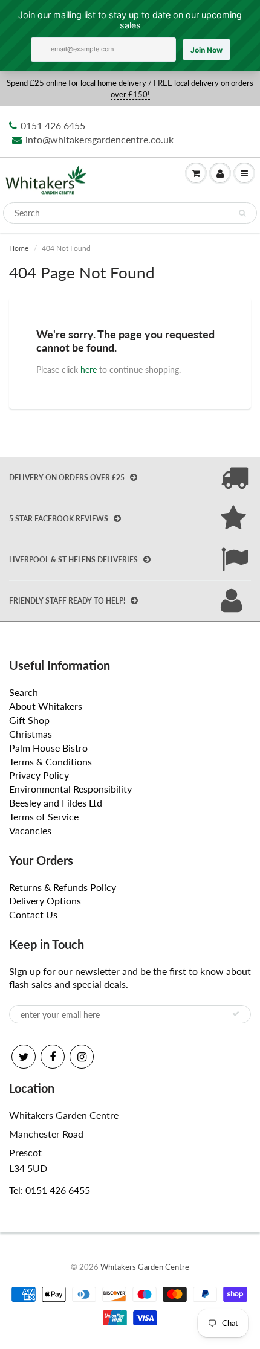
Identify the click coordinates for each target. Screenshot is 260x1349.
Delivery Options (45, 900)
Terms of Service (44, 816)
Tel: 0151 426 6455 (49, 1190)
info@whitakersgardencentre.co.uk (99, 139)
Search (23, 692)
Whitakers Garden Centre (144, 1267)
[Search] (242, 213)
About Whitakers (45, 706)
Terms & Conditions (50, 761)
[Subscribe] (236, 1013)
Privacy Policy (39, 775)
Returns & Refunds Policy (62, 887)
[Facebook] (53, 1057)
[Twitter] (23, 1057)
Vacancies (30, 830)
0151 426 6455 (53, 125)
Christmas (30, 733)
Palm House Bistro (48, 747)
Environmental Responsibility (70, 788)
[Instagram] (82, 1057)
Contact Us (33, 914)
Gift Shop (29, 720)
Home (18, 248)
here (88, 369)
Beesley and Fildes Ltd (55, 802)
